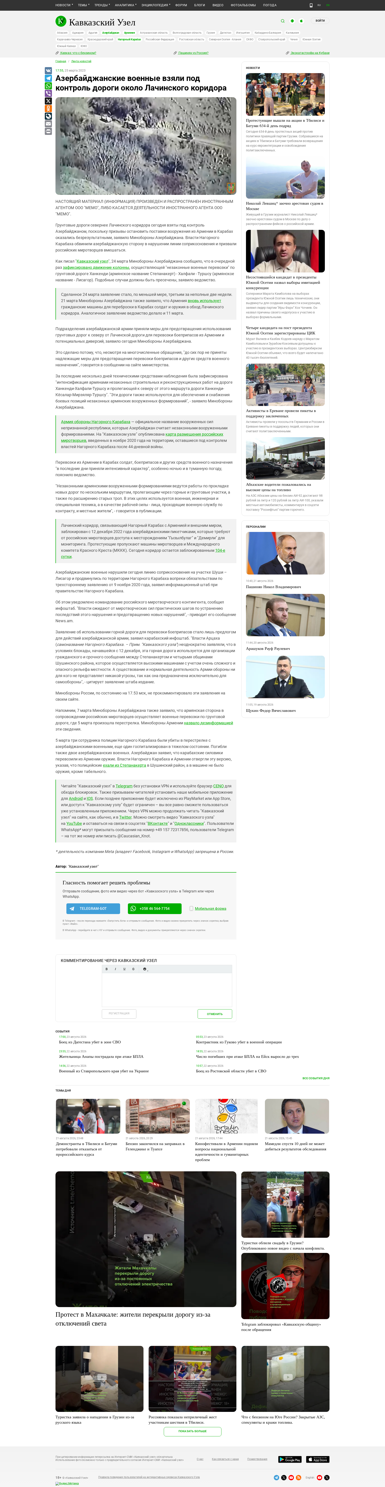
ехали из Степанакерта (124, 765)
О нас (200, 1459)
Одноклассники (189, 823)
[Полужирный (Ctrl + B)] (106, 969)
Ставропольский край (271, 39)
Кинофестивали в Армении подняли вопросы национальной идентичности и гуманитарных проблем (226, 1151)
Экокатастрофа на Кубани (310, 53)
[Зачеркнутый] (133, 969)
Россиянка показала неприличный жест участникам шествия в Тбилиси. (183, 1419)
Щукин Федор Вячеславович (271, 710)
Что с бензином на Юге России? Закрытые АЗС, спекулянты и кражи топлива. (283, 1419)
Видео (218, 5)
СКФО (249, 39)
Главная (60, 61)
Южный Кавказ (66, 46)
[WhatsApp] (48, 86)
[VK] (48, 71)
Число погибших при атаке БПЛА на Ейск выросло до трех (247, 1056)
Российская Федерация (160, 39)
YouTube (74, 823)
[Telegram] (48, 78)
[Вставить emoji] (144, 969)
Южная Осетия (312, 39)
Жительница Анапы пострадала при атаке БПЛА (101, 1056)
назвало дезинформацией (208, 723)
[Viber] (48, 93)
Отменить (215, 1014)
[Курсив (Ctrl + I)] (115, 969)
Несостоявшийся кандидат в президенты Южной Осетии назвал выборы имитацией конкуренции (283, 282)
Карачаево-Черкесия (70, 39)
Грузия (211, 32)
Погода (269, 5)
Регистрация (119, 1013)
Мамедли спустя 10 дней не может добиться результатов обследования (295, 1146)
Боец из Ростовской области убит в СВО (231, 1070)
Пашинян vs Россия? (193, 53)
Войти (320, 20)
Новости (63, 5)
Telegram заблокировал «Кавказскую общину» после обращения (281, 1326)
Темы (82, 5)
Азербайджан (110, 32)
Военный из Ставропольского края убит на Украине (104, 1070)
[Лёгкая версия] (311, 5)
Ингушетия (243, 32)
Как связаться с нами (225, 1459)
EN (328, 5)
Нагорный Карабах (129, 39)
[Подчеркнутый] (124, 969)
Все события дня (316, 1078)
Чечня (294, 39)
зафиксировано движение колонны (96, 267)
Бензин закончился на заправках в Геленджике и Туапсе (155, 1146)
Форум (181, 5)
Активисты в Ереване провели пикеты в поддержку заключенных (281, 413)
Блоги (199, 5)
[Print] (48, 131)
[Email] (48, 124)
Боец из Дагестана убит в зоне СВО (90, 1041)
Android (76, 798)
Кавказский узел (92, 261)
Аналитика (124, 5)
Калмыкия (292, 32)
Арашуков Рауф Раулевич (268, 648)
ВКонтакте (158, 823)
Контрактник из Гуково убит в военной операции (239, 1041)
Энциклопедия (154, 5)
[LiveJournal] (48, 116)
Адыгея (93, 32)
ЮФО (84, 46)
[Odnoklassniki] (48, 109)
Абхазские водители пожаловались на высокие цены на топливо (278, 487)
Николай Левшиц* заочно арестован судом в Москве (284, 205)
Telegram (124, 786)
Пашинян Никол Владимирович (273, 586)
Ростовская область (191, 39)
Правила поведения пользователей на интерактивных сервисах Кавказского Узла (149, 1477)
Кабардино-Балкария (268, 32)
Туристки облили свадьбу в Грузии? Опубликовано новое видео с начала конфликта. (283, 1245)
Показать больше (192, 1431)
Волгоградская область (187, 32)
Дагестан (225, 32)
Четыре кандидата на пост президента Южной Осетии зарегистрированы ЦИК (280, 330)
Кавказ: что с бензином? (78, 53)
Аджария (77, 32)
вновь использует (204, 300)
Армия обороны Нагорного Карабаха (95, 421)
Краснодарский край (100, 39)
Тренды (101, 5)
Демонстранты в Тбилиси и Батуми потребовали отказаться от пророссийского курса (86, 1149)
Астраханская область (154, 32)
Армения (129, 32)
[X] (48, 101)
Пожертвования (257, 1459)
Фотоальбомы (243, 5)
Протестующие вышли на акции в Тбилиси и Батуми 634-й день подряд (285, 122)
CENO (218, 786)
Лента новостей (81, 61)
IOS (90, 798)
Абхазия (62, 32)
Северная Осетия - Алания (225, 39)
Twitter (125, 817)
